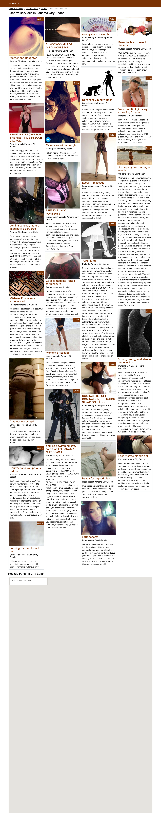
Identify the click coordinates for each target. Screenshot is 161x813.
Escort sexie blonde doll (133, 455)
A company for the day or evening (134, 169)
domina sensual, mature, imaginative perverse (25, 227)
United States (32, 8)
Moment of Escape (58, 352)
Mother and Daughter (23, 57)
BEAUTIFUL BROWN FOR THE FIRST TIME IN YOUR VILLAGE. (26, 137)
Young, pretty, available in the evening (134, 361)
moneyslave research (95, 34)
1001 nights (89, 260)
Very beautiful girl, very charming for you (133, 111)
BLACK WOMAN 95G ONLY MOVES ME (59, 46)
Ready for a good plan (96, 478)
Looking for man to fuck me (25, 550)
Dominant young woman (97, 99)
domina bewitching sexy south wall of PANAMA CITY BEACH (61, 449)
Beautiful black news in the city (132, 44)
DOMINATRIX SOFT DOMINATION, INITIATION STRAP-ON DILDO (98, 399)
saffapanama (90, 536)
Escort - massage (93, 182)
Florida (44, 8)
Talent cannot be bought (61, 145)
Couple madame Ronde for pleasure (60, 282)
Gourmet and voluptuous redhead (25, 469)
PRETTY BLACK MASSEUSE (56, 212)
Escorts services (16, 8)
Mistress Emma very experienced (22, 300)
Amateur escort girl (22, 421)
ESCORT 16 (14, 3)
